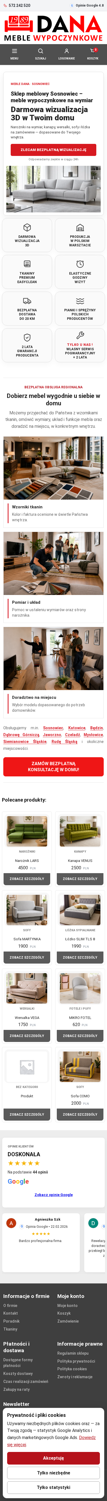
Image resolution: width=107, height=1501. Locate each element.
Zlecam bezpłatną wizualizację (53, 150)
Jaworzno (52, 735)
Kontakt (10, 1313)
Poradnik (11, 1321)
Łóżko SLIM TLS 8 (80, 939)
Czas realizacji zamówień (25, 1381)
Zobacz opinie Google (54, 1195)
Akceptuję (53, 1458)
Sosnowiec (53, 728)
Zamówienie (68, 1321)
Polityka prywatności (76, 1361)
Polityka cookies (72, 1369)
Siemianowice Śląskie (24, 741)
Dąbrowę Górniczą (21, 735)
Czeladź (72, 735)
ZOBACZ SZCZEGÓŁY (27, 879)
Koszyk (64, 1313)
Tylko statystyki (53, 1487)
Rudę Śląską (65, 741)
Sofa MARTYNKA (27, 939)
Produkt (27, 1096)
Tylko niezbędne (53, 1473)
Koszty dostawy (18, 1373)
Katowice (76, 728)
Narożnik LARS (27, 861)
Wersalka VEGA (27, 1018)
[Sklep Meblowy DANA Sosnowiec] (53, 28)
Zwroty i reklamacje (74, 1377)
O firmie (10, 1305)
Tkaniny (10, 1329)
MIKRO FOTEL (80, 1018)
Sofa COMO (80, 1096)
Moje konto (67, 1305)
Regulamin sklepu (73, 1353)
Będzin (96, 728)
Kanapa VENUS (80, 861)
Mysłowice (93, 735)
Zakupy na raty (16, 1389)
